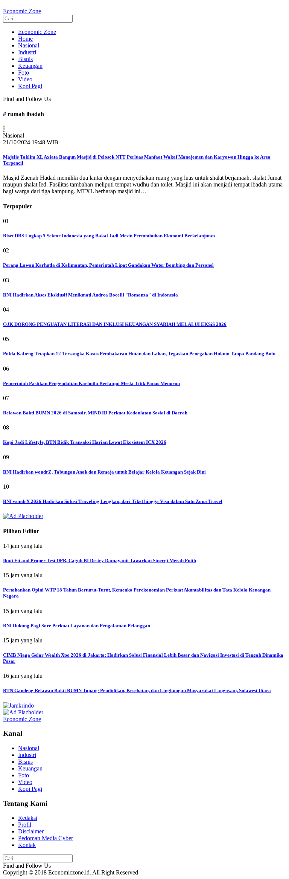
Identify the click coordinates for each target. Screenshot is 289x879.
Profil (24, 824)
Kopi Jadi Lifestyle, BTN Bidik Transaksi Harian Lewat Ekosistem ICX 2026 (84, 442)
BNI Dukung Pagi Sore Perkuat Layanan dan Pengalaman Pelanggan (76, 625)
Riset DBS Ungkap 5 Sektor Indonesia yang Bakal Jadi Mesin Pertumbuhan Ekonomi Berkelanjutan (109, 235)
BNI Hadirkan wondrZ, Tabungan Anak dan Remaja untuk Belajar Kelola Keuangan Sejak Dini (104, 472)
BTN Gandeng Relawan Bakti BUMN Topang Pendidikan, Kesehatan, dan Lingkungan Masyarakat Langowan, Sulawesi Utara (137, 690)
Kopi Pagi (30, 86)
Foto (23, 72)
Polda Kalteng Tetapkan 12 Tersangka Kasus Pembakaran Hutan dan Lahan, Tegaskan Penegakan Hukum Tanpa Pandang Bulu (139, 353)
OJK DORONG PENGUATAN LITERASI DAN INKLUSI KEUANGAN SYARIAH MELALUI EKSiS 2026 (115, 324)
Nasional (28, 45)
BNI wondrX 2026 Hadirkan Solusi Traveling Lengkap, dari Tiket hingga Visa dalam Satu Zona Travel (112, 501)
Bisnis (25, 59)
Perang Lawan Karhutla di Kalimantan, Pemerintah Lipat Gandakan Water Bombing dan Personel (108, 265)
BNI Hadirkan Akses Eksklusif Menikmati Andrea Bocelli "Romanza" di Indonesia (90, 295)
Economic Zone (37, 32)
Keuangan (30, 66)
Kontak (27, 845)
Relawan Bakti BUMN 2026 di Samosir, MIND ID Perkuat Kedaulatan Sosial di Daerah (95, 413)
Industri (27, 52)
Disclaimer (31, 831)
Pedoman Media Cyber (45, 838)
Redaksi (27, 818)
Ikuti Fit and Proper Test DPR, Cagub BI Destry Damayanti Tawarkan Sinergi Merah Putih (99, 560)
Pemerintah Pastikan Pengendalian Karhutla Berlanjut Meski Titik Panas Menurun (91, 383)
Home (25, 38)
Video (25, 79)
